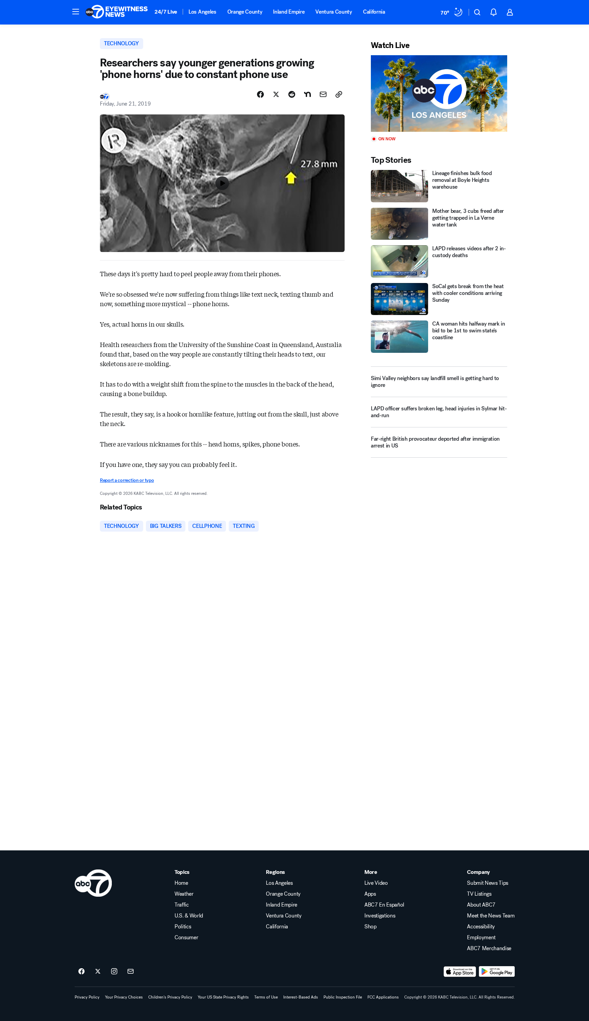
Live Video (376, 883)
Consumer (186, 937)
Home (181, 883)
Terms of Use (266, 997)
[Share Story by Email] (323, 94)
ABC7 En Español (384, 905)
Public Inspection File (342, 997)
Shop (370, 926)
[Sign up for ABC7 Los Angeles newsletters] (130, 971)
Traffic (182, 905)
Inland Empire (288, 11)
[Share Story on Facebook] (260, 94)
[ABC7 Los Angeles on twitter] (98, 971)
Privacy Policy (87, 997)
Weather (184, 894)
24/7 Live (165, 11)
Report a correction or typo (127, 480)
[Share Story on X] (276, 94)
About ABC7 (481, 905)
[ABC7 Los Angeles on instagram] (114, 971)
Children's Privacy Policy (170, 997)
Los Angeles (202, 11)
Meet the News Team (490, 915)
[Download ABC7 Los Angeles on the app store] (459, 971)
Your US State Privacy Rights (223, 997)
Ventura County (333, 11)
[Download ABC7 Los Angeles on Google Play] (497, 971)
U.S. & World (189, 915)
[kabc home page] (93, 883)
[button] (76, 11)
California (374, 11)
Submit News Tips (487, 883)
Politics (183, 926)
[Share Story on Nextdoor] (307, 94)
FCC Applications (383, 997)
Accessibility (481, 926)
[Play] (439, 93)
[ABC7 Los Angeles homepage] (117, 12)
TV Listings (479, 894)
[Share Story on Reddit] (292, 94)
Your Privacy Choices (124, 997)
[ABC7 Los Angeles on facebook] (81, 971)
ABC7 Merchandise (489, 948)
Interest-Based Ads (300, 997)
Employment (481, 937)
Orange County (244, 11)
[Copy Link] (339, 94)
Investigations (379, 915)
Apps (370, 894)
